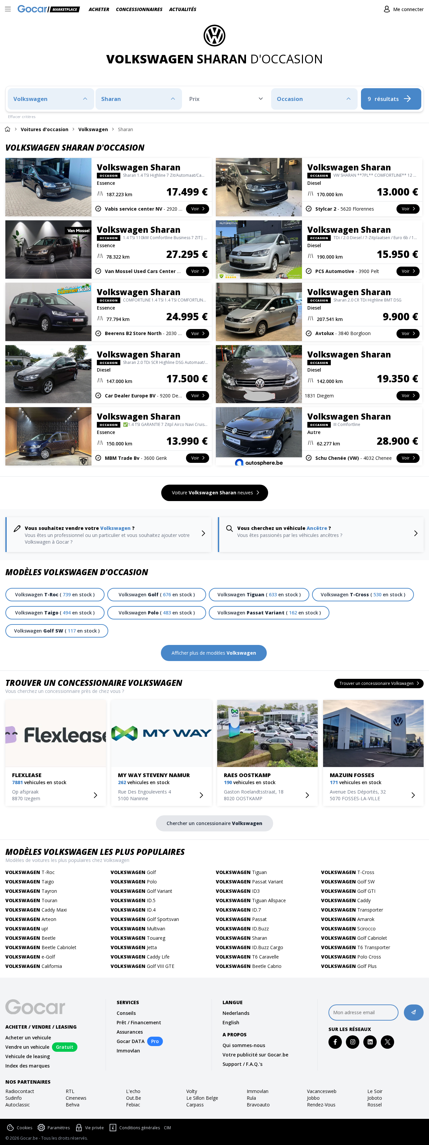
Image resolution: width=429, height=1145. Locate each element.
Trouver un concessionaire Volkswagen (93, 682)
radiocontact (19, 1091)
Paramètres (59, 1128)
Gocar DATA (130, 1041)
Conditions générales (139, 1128)
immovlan (257, 1091)
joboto (374, 1098)
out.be (133, 1098)
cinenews (76, 1098)
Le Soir (374, 1091)
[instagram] (353, 1042)
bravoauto (258, 1104)
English (231, 1022)
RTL (70, 1091)
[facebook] (335, 1042)
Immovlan (128, 1050)
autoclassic (17, 1104)
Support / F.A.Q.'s (242, 1064)
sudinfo (13, 1098)
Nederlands (236, 1013)
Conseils (126, 1013)
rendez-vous (321, 1104)
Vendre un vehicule (27, 1047)
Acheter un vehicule (28, 1037)
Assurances (130, 1032)
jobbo (313, 1098)
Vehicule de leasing (27, 1056)
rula (251, 1098)
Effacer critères (22, 116)
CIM (167, 1128)
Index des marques (27, 1065)
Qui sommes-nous (244, 1045)
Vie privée (94, 1128)
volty (191, 1091)
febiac (133, 1104)
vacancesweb (321, 1091)
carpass (195, 1104)
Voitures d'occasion (44, 129)
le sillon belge (202, 1098)
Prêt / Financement (139, 1022)
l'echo (133, 1091)
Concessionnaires (139, 9)
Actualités (182, 9)
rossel (374, 1104)
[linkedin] (370, 1042)
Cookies (24, 1128)
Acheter (99, 9)
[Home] (7, 129)
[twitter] (387, 1042)
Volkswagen (93, 129)
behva (72, 1104)
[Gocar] (50, 9)
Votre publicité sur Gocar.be (255, 1054)
